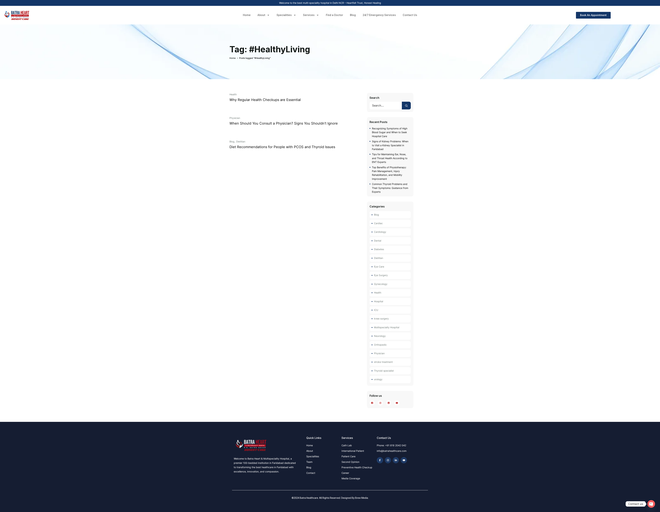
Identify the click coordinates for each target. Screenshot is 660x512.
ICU (376, 309)
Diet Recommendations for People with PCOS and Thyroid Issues (282, 147)
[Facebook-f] (380, 460)
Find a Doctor (334, 15)
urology (378, 379)
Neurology (380, 335)
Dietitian (240, 141)
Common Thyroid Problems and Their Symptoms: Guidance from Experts (390, 188)
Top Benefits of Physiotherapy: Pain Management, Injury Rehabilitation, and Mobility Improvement (389, 173)
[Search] (406, 105)
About (261, 15)
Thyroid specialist (384, 370)
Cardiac (378, 223)
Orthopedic (380, 344)
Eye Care (379, 266)
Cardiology (380, 231)
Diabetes (379, 249)
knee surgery (381, 318)
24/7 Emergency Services (379, 15)
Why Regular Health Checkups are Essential (265, 100)
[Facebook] (372, 403)
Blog (353, 15)
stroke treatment (383, 361)
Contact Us (410, 15)
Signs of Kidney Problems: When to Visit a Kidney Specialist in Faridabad (390, 145)
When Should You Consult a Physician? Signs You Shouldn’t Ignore (283, 123)
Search (374, 97)
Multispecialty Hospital (386, 327)
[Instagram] (380, 403)
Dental (377, 240)
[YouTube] (397, 403)
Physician (234, 118)
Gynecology (380, 283)
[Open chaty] (651, 504)
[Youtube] (404, 460)
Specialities (284, 15)
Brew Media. (361, 498)
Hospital (378, 301)
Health (233, 94)
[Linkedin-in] (396, 460)
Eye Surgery (381, 275)
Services (309, 15)
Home (247, 15)
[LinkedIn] (388, 403)
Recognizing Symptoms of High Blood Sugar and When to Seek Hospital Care (389, 132)
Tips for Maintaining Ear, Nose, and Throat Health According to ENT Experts (389, 158)
